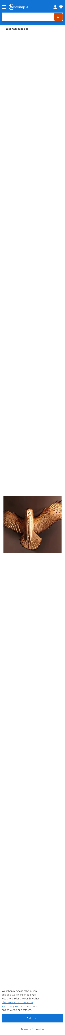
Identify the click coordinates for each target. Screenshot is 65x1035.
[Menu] (4, 7)
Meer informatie (32, 1029)
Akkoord (32, 1018)
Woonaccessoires (17, 28)
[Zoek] (58, 17)
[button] (32, 524)
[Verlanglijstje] (61, 7)
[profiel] (55, 7)
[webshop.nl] (27, 7)
